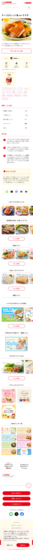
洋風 (14, 92)
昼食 (4, 95)
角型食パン (27, 88)
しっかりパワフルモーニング (9, 88)
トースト (20, 88)
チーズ (8, 92)
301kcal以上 (10, 95)
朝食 (26, 92)
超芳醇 (24, 95)
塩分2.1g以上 (18, 95)
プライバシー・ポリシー (16, 525)
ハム (4, 92)
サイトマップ (16, 522)
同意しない (10, 545)
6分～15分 (5, 99)
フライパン (19, 92)
